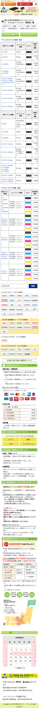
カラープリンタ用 (29, 34)
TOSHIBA (4, 305)
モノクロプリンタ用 (10, 34)
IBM (12, 305)
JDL (4, 314)
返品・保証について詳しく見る (32, 449)
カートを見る (25, 4)
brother (34, 305)
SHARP (27, 323)
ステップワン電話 (19, 676)
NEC (27, 296)
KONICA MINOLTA (19, 309)
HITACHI (27, 305)
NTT (34, 309)
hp (19, 305)
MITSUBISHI (12, 354)
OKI (19, 300)
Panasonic (27, 300)
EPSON (12, 296)
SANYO (4, 309)
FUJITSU (34, 296)
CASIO (12, 300)
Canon (4, 296)
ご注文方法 (32, 431)
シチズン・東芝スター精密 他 (27, 354)
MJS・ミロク (19, 314)
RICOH (19, 296)
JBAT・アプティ (12, 314)
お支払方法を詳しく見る (32, 365)
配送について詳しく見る (32, 538)
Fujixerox (4, 300)
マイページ (9, 4)
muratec (12, 309)
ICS (27, 309)
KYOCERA (34, 300)
